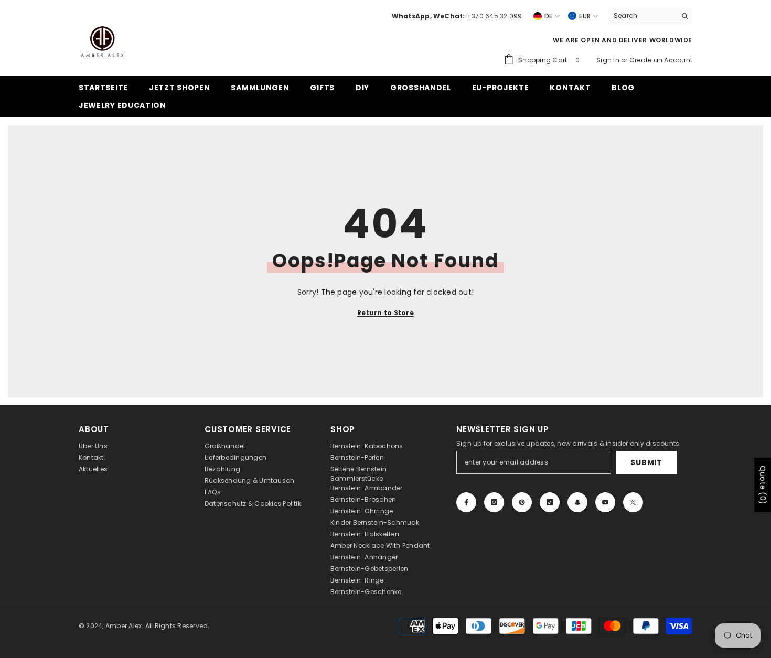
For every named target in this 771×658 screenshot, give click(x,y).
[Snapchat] (577, 502)
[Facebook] (466, 502)
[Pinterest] (522, 502)
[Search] (650, 16)
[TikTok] (550, 502)
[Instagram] (494, 502)
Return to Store (385, 312)
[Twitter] (633, 502)
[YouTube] (605, 502)
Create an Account (660, 60)
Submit (646, 462)
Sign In (608, 60)
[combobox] (642, 16)
